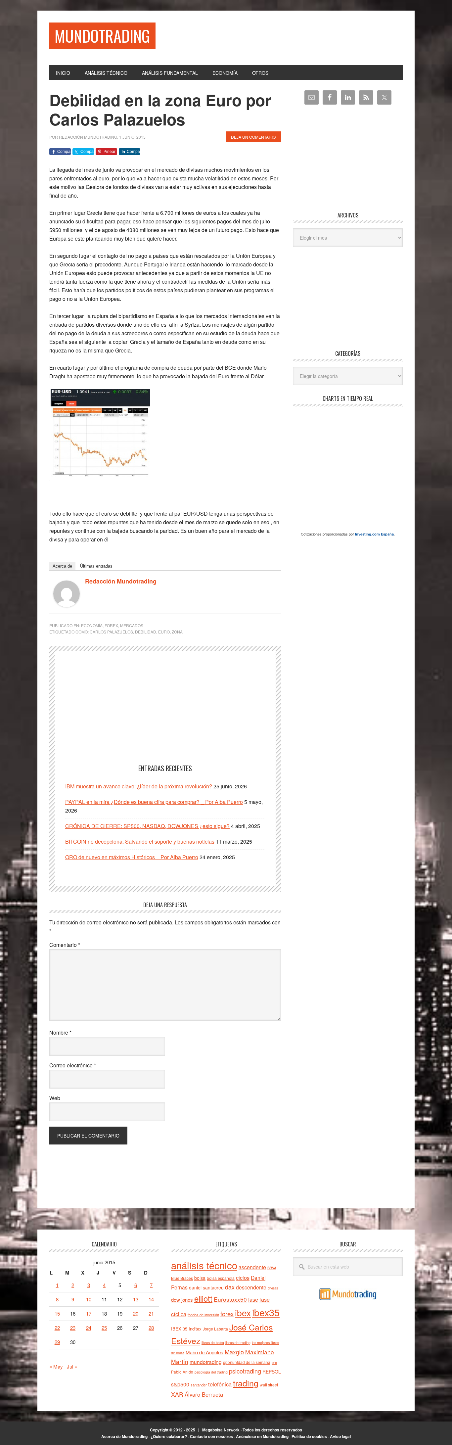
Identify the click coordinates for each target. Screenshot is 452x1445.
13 (135, 1299)
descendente (251, 1287)
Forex (111, 625)
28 (151, 1327)
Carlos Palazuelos (111, 631)
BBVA (271, 1267)
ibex (243, 1312)
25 (104, 1327)
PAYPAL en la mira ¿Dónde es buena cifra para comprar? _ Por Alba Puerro (154, 802)
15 (57, 1313)
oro (274, 1362)
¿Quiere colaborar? (169, 1436)
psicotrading (245, 1371)
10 (88, 1299)
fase (253, 1299)
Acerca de (62, 566)
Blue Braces (182, 1278)
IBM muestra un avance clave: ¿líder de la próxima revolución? (138, 786)
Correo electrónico (72, 1065)
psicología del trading (211, 1372)
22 (57, 1327)
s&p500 (180, 1384)
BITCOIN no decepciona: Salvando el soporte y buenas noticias (139, 841)
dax (230, 1286)
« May (56, 1366)
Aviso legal (340, 1436)
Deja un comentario (253, 137)
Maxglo (234, 1351)
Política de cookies (309, 1436)
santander (199, 1384)
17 (88, 1313)
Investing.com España (374, 534)
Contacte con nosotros (211, 1436)
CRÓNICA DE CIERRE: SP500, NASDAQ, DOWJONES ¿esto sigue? (147, 826)
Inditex (195, 1329)
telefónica (220, 1384)
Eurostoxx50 (230, 1299)
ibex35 (266, 1312)
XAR (177, 1394)
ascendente (252, 1267)
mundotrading (206, 1361)
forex (227, 1313)
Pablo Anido (182, 1372)
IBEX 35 (179, 1329)
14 (151, 1299)
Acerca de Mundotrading (124, 1436)
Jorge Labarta (215, 1328)
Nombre (60, 1032)
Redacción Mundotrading (121, 581)
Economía (92, 625)
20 (135, 1313)
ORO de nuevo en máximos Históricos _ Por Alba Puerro (131, 857)
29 (57, 1341)
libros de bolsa (213, 1342)
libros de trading (237, 1342)
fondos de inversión (203, 1314)
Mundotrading (102, 35)
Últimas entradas (96, 566)
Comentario (64, 945)
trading (245, 1383)
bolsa (199, 1278)
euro (164, 631)
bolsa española (221, 1278)
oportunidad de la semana (246, 1362)
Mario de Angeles (204, 1352)
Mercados (131, 625)
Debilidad (145, 631)
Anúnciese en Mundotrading (262, 1436)
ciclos (242, 1278)
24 (88, 1327)
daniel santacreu (206, 1287)
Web (54, 1098)
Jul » (72, 1366)
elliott (203, 1298)
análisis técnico (204, 1265)
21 (151, 1313)
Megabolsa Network (221, 1430)
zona (177, 631)
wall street (269, 1384)
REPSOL (271, 1371)
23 (72, 1327)
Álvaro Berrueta (204, 1394)
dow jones (182, 1299)
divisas (273, 1287)
